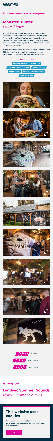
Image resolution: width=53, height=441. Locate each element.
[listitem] (26, 95)
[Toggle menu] (48, 5)
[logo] (24, 5)
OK (14, 432)
